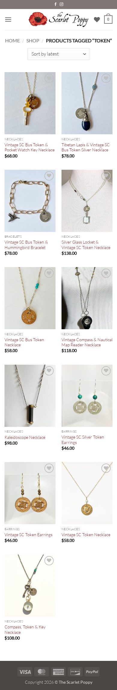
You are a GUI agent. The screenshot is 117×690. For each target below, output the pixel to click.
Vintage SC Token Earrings (28, 534)
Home (12, 40)
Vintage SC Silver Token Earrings (83, 439)
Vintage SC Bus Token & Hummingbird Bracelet (26, 244)
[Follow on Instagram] (61, 4)
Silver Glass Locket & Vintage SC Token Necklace (86, 244)
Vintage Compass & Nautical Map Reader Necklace (87, 342)
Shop (32, 40)
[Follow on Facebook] (55, 4)
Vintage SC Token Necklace (86, 534)
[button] (8, 19)
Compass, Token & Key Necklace (25, 629)
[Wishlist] (97, 19)
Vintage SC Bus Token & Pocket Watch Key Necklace (29, 147)
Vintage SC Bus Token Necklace (24, 342)
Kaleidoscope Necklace (24, 437)
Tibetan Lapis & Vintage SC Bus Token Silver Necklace (86, 147)
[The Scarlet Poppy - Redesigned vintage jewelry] (58, 19)
